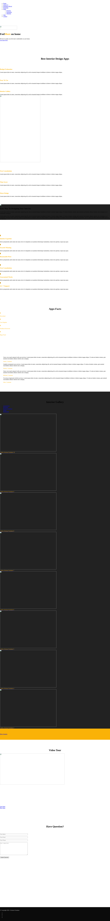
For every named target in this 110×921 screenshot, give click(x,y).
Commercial (6, 406)
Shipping (8, 13)
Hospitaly (5, 407)
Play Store (2, 808)
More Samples (3, 734)
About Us (5, 5)
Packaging (9, 12)
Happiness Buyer (7, 6)
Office (4, 410)
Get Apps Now (4, 40)
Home (4, 3)
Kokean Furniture (7, 408)
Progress (8, 10)
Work (4, 9)
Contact (5, 16)
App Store (2, 806)
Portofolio (5, 7)
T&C (4, 15)
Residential (6, 411)
